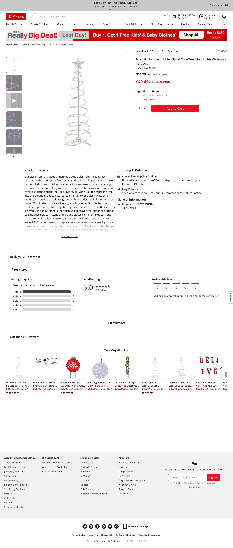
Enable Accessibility (220, 5)
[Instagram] (91, 526)
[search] (166, 16)
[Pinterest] (104, 526)
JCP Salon (85, 475)
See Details (129, 208)
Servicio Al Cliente (13, 506)
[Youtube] (110, 526)
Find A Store (86, 462)
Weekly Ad (85, 471)
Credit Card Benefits (53, 471)
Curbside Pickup (89, 466)
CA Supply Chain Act (125, 535)
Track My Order (12, 462)
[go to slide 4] (118, 9)
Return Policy (11, 480)
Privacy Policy (78, 535)
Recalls (8, 493)
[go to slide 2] (113, 9)
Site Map (123, 493)
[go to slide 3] (115, 9)
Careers (123, 466)
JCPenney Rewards (14, 471)
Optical (84, 484)
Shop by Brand (126, 489)
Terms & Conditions (96, 541)
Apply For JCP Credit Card (55, 466)
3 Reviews (155, 51)
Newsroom (124, 475)
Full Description (69, 236)
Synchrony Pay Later (15, 489)
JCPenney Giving (127, 484)
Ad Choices (113, 541)
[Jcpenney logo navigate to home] (16, 16)
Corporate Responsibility (132, 480)
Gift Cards (9, 498)
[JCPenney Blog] (117, 526)
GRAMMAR (165, 82)
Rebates (8, 502)
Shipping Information (15, 484)
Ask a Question (170, 51)
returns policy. (193, 193)
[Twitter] (85, 526)
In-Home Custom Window (93, 493)
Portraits (84, 480)
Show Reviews (116, 323)
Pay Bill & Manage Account (56, 462)
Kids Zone (85, 489)
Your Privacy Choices (98, 535)
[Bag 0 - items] (223, 16)
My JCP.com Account (15, 466)
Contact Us (10, 475)
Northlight (150, 67)
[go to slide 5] (121, 9)
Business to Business (130, 462)
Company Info (126, 471)
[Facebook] (98, 526)
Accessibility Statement (150, 535)
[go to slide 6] (124, 9)
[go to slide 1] (110, 9)
